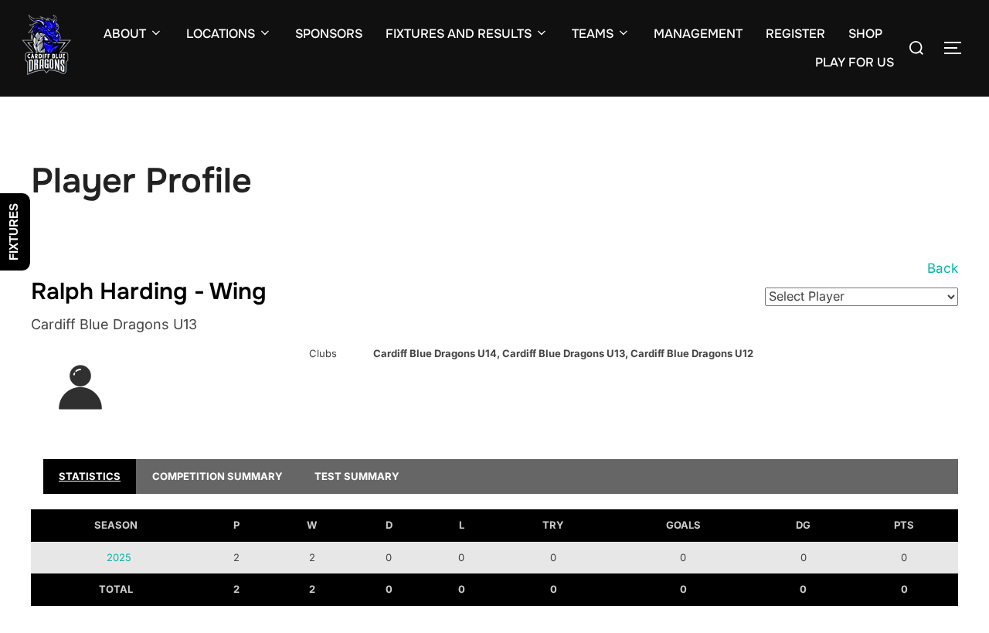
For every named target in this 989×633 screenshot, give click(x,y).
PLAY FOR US (854, 62)
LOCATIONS (220, 34)
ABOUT (125, 34)
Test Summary (356, 476)
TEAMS (592, 34)
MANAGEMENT (698, 34)
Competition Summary (217, 476)
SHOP (865, 34)
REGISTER (795, 34)
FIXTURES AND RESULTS (459, 34)
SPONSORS (328, 34)
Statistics (90, 476)
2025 (119, 557)
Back (942, 268)
